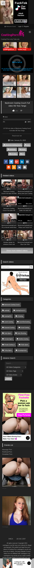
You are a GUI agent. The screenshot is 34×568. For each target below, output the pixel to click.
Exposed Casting (9, 327)
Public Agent (24, 344)
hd (23, 154)
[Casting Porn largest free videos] (14, 34)
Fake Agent (7, 333)
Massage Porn (7, 449)
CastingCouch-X (20, 310)
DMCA (10, 539)
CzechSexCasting (24, 321)
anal (28, 145)
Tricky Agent (8, 350)
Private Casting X (9, 344)
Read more (16, 136)
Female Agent (8, 339)
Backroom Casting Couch (13, 145)
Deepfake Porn (7, 454)
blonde (23, 149)
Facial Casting (25, 327)
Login (19, 26)
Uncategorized (22, 350)
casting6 (6, 310)
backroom (12, 149)
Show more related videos (17, 251)
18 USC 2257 (21, 539)
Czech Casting (8, 321)
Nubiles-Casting (23, 339)
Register (26, 26)
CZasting (20, 316)
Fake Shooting (21, 333)
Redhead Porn (7, 452)
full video (13, 154)
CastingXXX (7, 316)
